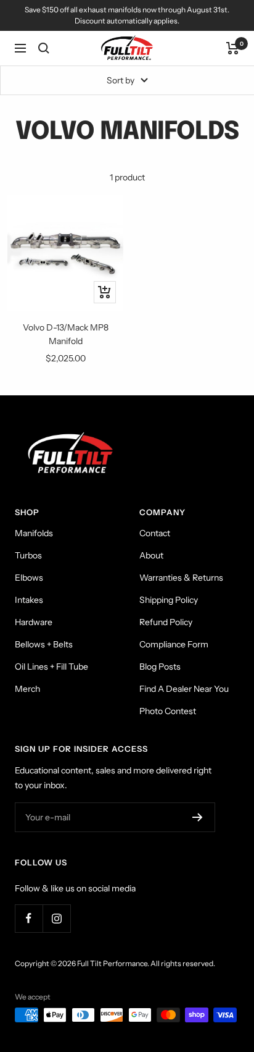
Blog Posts (160, 666)
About (151, 555)
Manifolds (34, 533)
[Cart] (232, 48)
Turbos (28, 555)
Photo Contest (167, 711)
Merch (27, 688)
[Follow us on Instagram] (56, 918)
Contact (154, 533)
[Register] (197, 817)
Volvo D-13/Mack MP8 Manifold (66, 334)
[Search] (43, 48)
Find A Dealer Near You (184, 688)
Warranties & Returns (181, 577)
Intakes (29, 599)
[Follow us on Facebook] (29, 918)
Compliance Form (173, 644)
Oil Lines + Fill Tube (51, 666)
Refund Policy (165, 622)
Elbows (29, 577)
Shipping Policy (168, 599)
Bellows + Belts (44, 644)
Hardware (33, 622)
